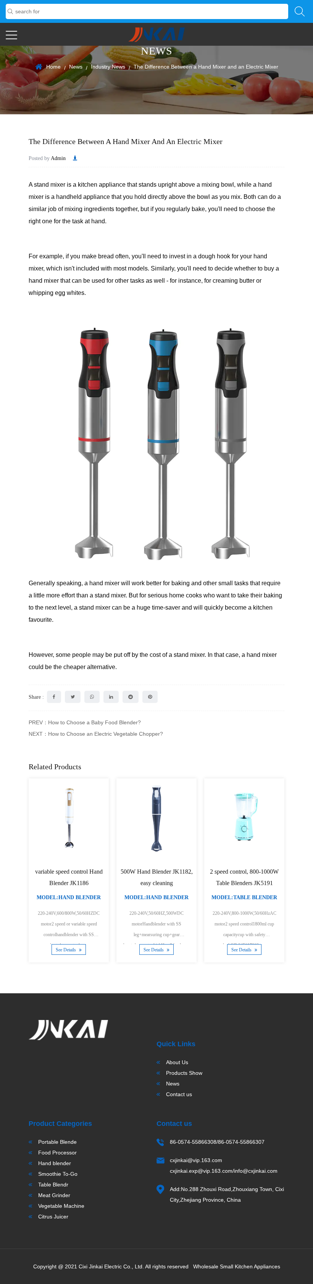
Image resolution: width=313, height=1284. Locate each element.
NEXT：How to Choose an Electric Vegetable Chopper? (96, 734)
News (75, 67)
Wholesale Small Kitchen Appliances (236, 1266)
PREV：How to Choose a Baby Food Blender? (85, 722)
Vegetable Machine (61, 1206)
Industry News (108, 67)
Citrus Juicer (53, 1217)
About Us (177, 1062)
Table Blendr (53, 1185)
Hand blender (54, 1163)
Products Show (184, 1073)
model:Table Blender (244, 897)
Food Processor (57, 1153)
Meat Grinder (54, 1195)
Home (53, 67)
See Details (66, 950)
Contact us (179, 1094)
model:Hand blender (69, 897)
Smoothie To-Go (57, 1174)
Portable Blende (57, 1142)
